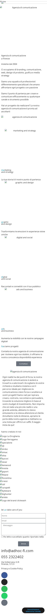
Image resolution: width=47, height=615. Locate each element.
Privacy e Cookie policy (12, 539)
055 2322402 (12, 556)
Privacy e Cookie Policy (12, 568)
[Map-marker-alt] (4, 603)
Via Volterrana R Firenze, (10, 563)
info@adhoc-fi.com (17, 550)
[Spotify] (4, 589)
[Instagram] (4, 582)
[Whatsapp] (4, 596)
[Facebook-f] (4, 575)
